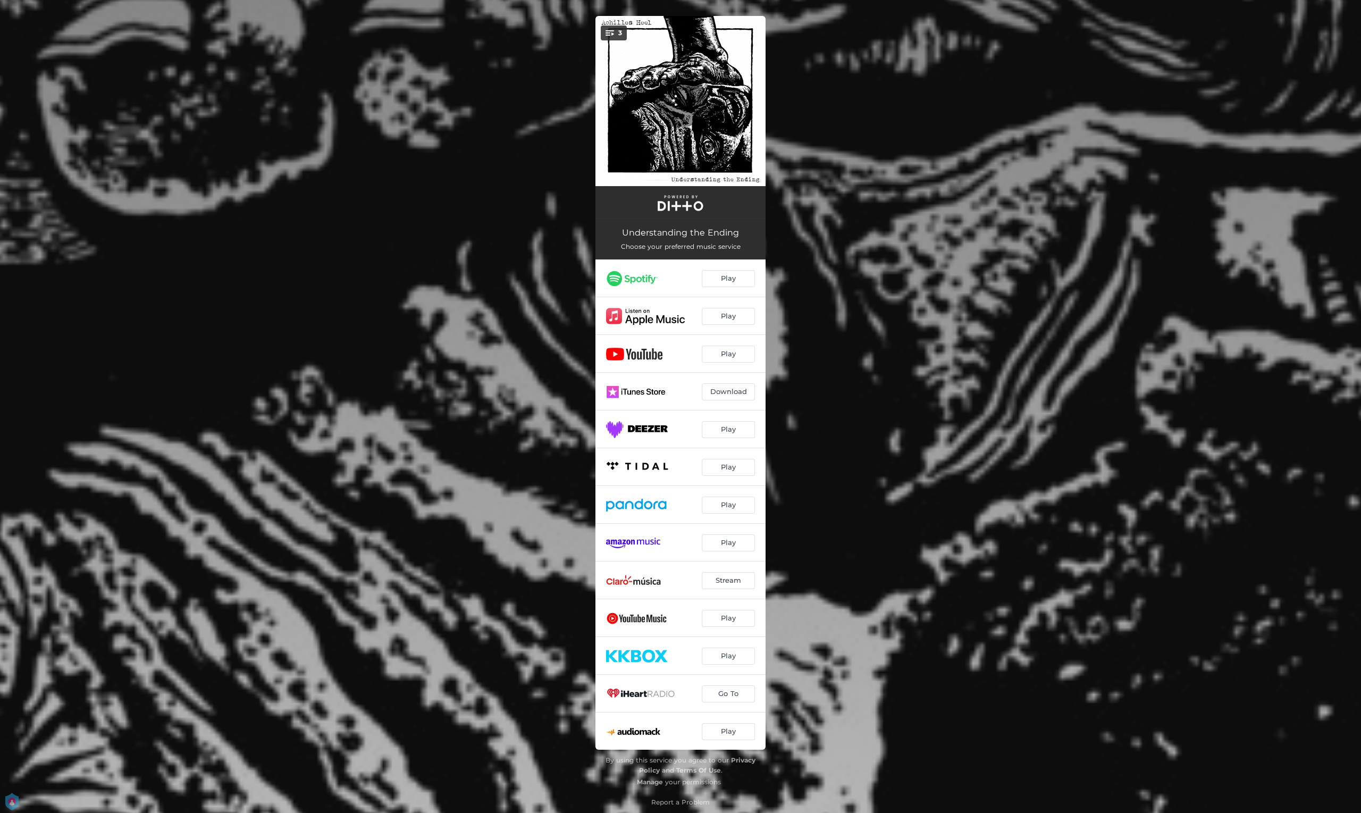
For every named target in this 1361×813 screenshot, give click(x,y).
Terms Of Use (698, 770)
